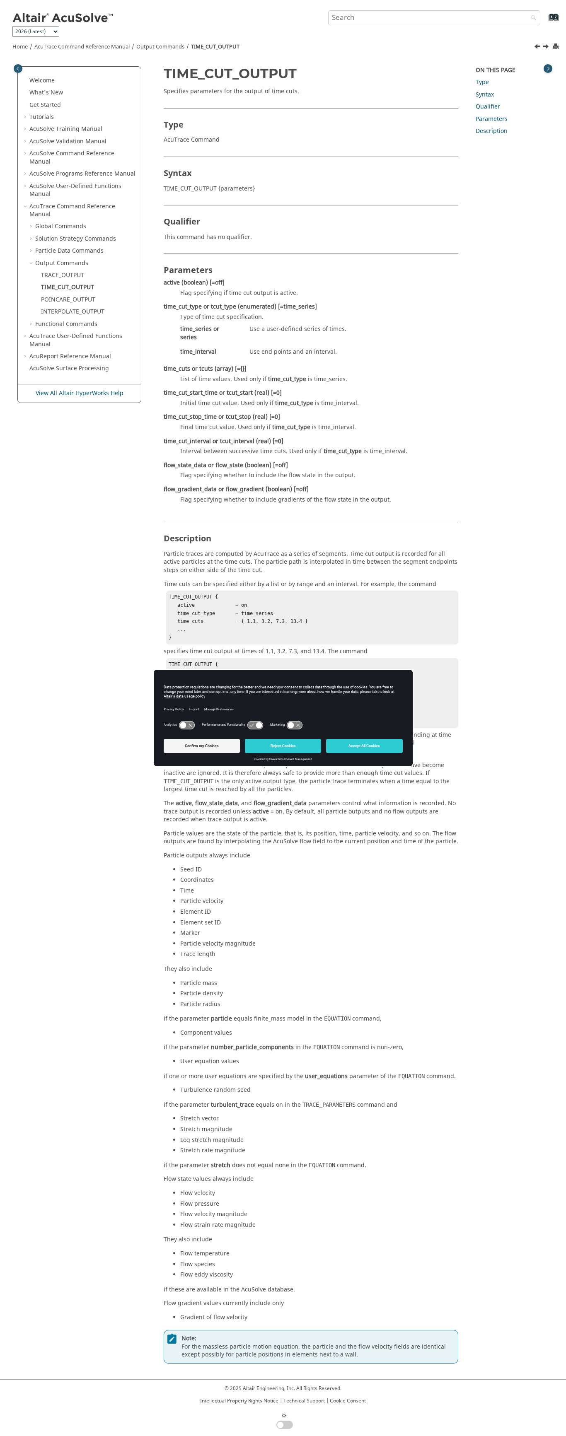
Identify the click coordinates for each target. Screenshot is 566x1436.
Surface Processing (69, 368)
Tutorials (41, 117)
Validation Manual (67, 141)
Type (482, 82)
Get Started (45, 105)
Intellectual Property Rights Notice (239, 1401)
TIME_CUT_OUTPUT (215, 47)
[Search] (531, 18)
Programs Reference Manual (82, 173)
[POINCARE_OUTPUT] (546, 48)
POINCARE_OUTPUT (68, 299)
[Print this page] (556, 47)
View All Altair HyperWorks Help (79, 393)
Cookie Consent (348, 1401)
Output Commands (160, 47)
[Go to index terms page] (544, 21)
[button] (26, 81)
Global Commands (60, 226)
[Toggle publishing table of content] (18, 68)
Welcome (42, 80)
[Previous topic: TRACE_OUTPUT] (538, 48)
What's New (46, 92)
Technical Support (304, 1401)
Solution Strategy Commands (75, 238)
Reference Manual (70, 356)
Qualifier (488, 106)
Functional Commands (66, 324)
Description (492, 131)
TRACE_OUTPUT (62, 275)
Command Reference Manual (82, 47)
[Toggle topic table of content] (548, 68)
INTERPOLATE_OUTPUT (72, 311)
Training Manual (65, 129)
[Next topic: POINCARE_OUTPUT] (546, 48)
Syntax (485, 94)
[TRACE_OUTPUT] (538, 48)
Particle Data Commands (69, 250)
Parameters (492, 119)
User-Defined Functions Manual (75, 190)
